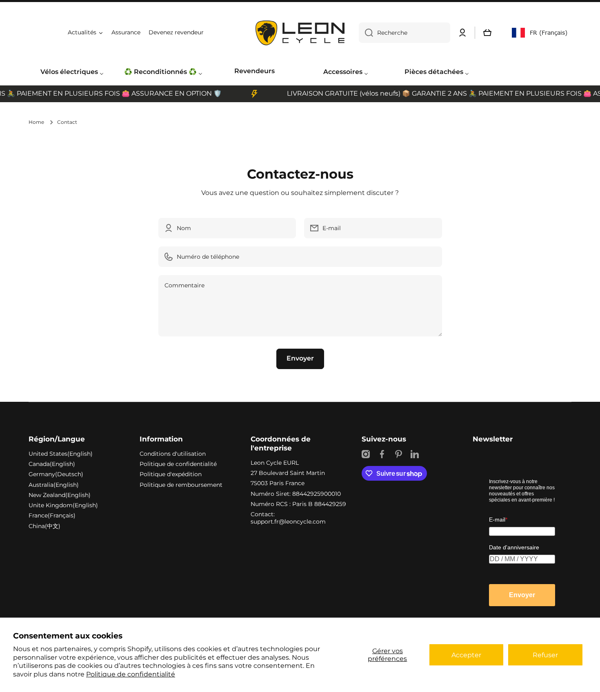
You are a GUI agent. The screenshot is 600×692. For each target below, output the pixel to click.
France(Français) (52, 515)
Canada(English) (52, 464)
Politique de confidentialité (130, 674)
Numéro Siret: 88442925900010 (296, 493)
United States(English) (61, 453)
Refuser (545, 655)
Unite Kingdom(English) (63, 505)
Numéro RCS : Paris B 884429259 (298, 504)
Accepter (466, 655)
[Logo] (300, 33)
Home (36, 122)
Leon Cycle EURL (275, 462)
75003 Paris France (277, 483)
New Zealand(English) (60, 495)
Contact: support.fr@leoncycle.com (288, 518)
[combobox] (404, 32)
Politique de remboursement (181, 484)
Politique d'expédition (171, 474)
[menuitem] (72, 72)
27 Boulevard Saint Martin (288, 473)
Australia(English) (54, 484)
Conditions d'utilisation (173, 453)
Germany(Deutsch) (56, 474)
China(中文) (44, 526)
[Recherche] (366, 32)
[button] (487, 33)
